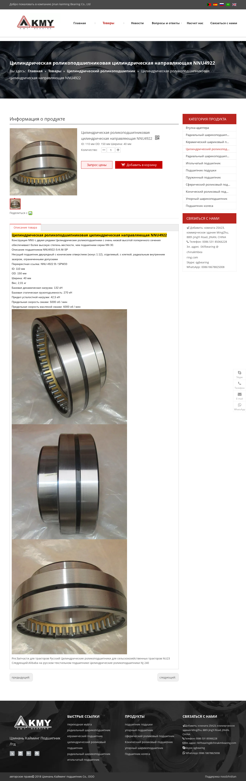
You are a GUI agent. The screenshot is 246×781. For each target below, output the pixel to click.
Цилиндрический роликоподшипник (211, 149)
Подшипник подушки (201, 170)
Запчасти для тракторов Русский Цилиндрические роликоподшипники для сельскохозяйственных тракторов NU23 (93, 658)
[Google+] (28, 753)
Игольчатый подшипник (203, 163)
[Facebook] (37, 753)
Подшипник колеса (199, 206)
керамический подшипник (85, 736)
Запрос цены (96, 165)
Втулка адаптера (197, 128)
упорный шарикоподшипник (144, 748)
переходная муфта (79, 724)
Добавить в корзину (142, 165)
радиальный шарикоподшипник (88, 730)
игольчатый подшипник (83, 759)
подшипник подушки (139, 724)
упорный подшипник (139, 730)
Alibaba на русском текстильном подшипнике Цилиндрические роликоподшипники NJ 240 (88, 663)
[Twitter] (12, 753)
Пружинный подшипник (203, 177)
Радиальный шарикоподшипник (209, 135)
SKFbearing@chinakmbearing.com (216, 743)
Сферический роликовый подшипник (211, 184)
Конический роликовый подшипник (211, 191)
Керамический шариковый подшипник (211, 142)
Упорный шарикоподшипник (206, 199)
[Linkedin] (20, 753)
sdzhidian (230, 776)
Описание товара (25, 227)
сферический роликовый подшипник (149, 736)
